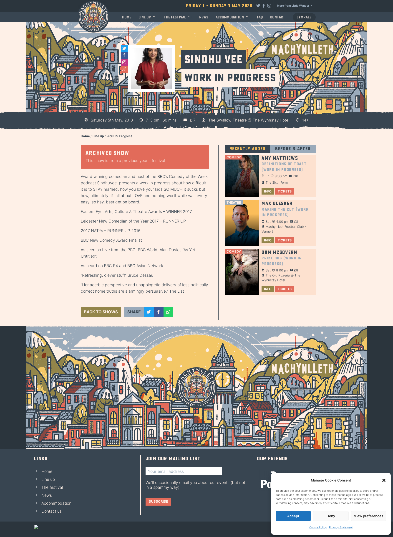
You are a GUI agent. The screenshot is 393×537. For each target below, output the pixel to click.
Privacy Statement (341, 527)
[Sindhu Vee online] (124, 69)
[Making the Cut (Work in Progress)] (242, 223)
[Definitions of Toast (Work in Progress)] (242, 176)
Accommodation (230, 17)
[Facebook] (264, 5)
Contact (277, 17)
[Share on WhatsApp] (168, 312)
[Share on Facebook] (159, 312)
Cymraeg (304, 17)
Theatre (234, 202)
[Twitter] (258, 5)
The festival (175, 17)
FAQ (260, 17)
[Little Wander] (56, 529)
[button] (384, 480)
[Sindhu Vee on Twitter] (124, 48)
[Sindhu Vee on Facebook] (124, 55)
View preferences (368, 516)
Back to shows (101, 311)
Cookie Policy (318, 527)
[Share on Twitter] (149, 312)
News (203, 17)
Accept (293, 516)
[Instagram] (269, 5)
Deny (331, 516)
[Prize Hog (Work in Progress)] (242, 272)
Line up (145, 17)
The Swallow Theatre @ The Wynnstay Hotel (248, 120)
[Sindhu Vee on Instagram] (124, 62)
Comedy (234, 157)
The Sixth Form (277, 182)
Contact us (51, 511)
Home (126, 17)
